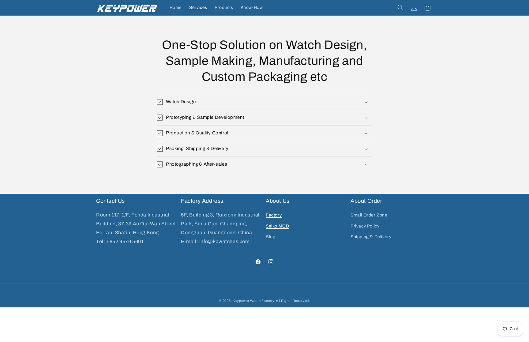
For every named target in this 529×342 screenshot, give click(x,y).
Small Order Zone (369, 215)
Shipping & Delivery (371, 237)
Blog (270, 237)
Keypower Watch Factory (254, 301)
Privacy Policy (365, 226)
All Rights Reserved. (293, 301)
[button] (400, 7)
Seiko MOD (277, 226)
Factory (274, 215)
